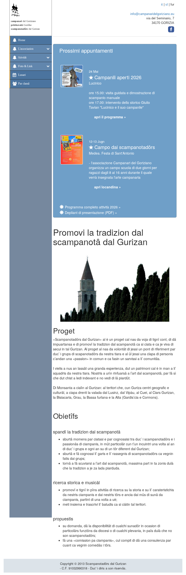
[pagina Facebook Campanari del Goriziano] (171, 28)
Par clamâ (23, 83)
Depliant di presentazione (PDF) (89, 212)
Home (21, 40)
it (162, 4)
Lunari (21, 75)
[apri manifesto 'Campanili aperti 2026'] (71, 75)
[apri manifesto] (71, 149)
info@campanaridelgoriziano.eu (152, 14)
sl (166, 4)
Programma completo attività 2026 (91, 207)
